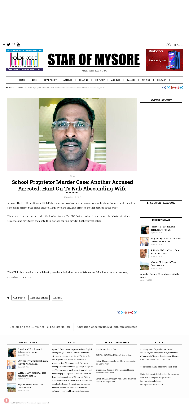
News (34, 80)
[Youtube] (18, 45)
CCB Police (19, 297)
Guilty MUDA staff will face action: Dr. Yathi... (165, 252)
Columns (83, 80)
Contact (161, 80)
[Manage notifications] (6, 400)
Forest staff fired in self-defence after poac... (163, 228)
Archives (115, 80)
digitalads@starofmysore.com (166, 374)
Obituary (100, 80)
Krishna (57, 297)
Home (22, 80)
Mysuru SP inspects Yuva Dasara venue (163, 264)
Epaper (179, 45)
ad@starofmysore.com (161, 377)
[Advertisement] (88, 20)
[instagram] (13, 45)
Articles (67, 80)
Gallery (131, 80)
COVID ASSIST (50, 80)
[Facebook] (4, 45)
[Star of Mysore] (87, 63)
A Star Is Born (111, 349)
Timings (146, 80)
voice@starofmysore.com (151, 384)
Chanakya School (39, 297)
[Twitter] (8, 45)
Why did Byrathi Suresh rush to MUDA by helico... (166, 240)
